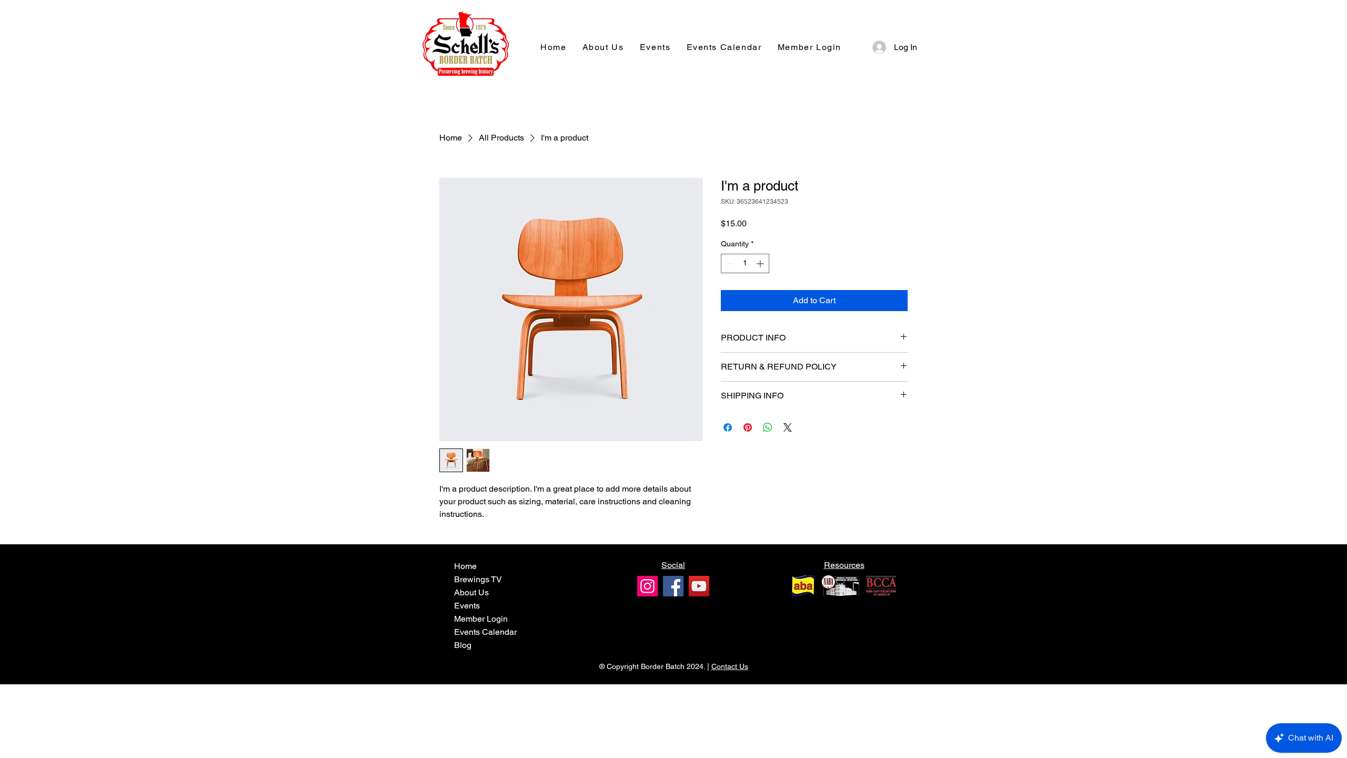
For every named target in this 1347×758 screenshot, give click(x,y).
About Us (471, 592)
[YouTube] (699, 586)
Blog (462, 645)
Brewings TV (478, 579)
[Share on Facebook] (727, 427)
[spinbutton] (745, 263)
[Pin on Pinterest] (747, 427)
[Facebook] (673, 586)
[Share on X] (787, 427)
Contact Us (729, 666)
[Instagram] (647, 586)
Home (465, 566)
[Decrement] (729, 263)
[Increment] (761, 263)
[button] (809, 47)
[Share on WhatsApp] (767, 427)
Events (467, 606)
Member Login (481, 619)
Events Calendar (485, 632)
